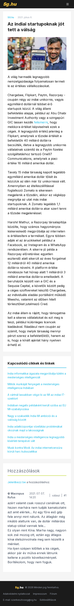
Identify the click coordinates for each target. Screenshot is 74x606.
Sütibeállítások (48, 599)
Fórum (53, 593)
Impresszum (40, 593)
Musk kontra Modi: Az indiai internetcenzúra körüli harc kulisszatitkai (35, 449)
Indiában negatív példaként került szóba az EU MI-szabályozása (37, 407)
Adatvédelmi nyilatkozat (16, 593)
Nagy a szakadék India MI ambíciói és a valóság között (32, 417)
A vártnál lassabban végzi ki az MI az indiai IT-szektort (36, 396)
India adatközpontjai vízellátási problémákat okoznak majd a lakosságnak (35, 428)
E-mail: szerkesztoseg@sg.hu (20, 599)
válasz (56, 495)
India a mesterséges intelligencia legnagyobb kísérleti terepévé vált (36, 438)
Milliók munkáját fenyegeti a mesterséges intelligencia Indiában (33, 385)
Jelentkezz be (17, 482)
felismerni (41, 122)
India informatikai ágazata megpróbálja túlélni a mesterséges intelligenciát (37, 375)
